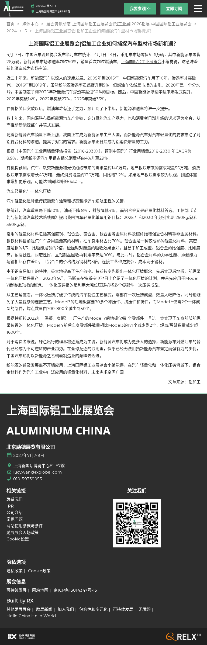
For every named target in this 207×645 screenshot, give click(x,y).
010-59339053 (27, 478)
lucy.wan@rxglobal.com (37, 472)
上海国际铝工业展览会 (54, 44)
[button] (140, 9)
